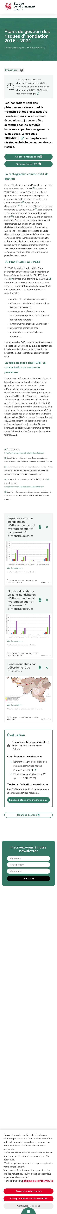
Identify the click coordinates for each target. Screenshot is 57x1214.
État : (10, 756)
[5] (12, 216)
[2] (23, 202)
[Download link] (40, 527)
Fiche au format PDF (27, 164)
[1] (33, 188)
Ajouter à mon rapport (27, 156)
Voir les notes (14, 568)
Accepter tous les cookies (29, 1191)
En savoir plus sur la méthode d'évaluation (29, 800)
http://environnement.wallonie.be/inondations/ (24, 453)
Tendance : (13, 784)
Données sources (27, 815)
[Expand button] (46, 527)
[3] (19, 205)
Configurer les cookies (28, 1205)
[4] (36, 209)
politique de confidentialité (37, 1180)
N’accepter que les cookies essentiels (28, 1198)
